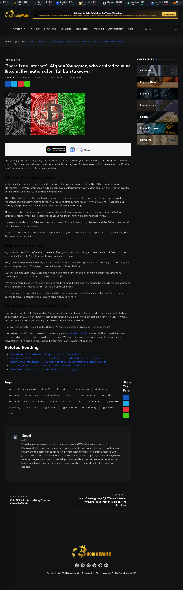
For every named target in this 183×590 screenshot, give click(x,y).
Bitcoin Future (63, 389)
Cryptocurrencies (69, 407)
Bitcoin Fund (46, 389)
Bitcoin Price (70, 395)
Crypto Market (112, 401)
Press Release (82, 29)
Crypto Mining (13, 407)
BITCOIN (10, 389)
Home (8, 41)
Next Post (117, 495)
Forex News (50, 29)
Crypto (80, 401)
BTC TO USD (67, 401)
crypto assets (94, 401)
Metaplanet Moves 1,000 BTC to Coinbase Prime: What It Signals (44, 369)
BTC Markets (38, 401)
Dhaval (11, 77)
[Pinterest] (21, 84)
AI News (35, 29)
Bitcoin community (27, 389)
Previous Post (21, 497)
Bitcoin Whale (13, 401)
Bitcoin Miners (13, 395)
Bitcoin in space (82, 389)
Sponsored (66, 29)
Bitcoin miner (101, 389)
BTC (25, 401)
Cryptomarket (108, 407)
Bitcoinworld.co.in (78, 333)
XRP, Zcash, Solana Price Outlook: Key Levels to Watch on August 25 (47, 365)
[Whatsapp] (27, 84)
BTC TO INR (53, 401)
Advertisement (115, 29)
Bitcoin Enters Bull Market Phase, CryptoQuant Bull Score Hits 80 (45, 354)
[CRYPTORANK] (180, 3)
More (130, 29)
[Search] (176, 29)
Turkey (10, 413)
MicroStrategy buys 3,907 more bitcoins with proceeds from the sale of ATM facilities (102, 502)
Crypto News (19, 29)
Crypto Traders (49, 407)
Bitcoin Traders (88, 395)
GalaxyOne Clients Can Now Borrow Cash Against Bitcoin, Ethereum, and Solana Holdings (58, 362)
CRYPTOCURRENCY (89, 407)
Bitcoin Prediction (52, 395)
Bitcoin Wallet (106, 395)
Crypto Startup (31, 407)
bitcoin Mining (32, 395)
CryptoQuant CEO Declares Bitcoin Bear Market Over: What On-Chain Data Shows (54, 358)
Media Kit (99, 29)
